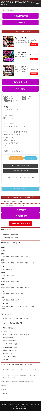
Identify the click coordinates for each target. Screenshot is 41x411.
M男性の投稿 (14, 238)
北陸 (2, 266)
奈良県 (22, 287)
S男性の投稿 (6, 238)
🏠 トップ (5, 10)
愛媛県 (12, 300)
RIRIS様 (3, 385)
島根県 (8, 294)
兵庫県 (17, 287)
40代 (14, 318)
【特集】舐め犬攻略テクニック (20, 223)
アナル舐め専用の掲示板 (9, 340)
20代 (6, 318)
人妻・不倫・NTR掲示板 (9, 356)
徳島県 (3, 300)
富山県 (3, 269)
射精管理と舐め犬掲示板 (9, 350)
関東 (2, 260)
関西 (2, 284)
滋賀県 (3, 287)
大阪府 (12, 287)
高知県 (17, 300)
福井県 (12, 269)
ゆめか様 (3, 389)
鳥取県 (3, 294)
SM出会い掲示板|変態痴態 (10, 347)
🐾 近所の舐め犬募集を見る (20, 170)
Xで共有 (31, 158)
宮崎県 (26, 306)
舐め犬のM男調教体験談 (9, 328)
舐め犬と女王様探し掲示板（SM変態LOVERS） (16, 334)
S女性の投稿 (6, 234)
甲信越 (3, 272)
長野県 (12, 275)
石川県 (8, 269)
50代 (17, 318)
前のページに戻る (21, 188)
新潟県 (3, 275)
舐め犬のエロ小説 (7, 353)
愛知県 (12, 281)
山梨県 (8, 275)
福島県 (26, 256)
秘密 (27, 318)
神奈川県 (31, 263)
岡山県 (12, 294)
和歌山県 (27, 287)
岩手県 (8, 256)
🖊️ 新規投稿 (20, 22)
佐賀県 (8, 306)
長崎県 (12, 306)
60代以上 (22, 318)
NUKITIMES (6, 360)
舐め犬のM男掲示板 (8, 337)
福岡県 (3, 306)
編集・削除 (16, 158)
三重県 (17, 281)
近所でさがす (34, 44)
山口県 (22, 294)
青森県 (3, 256)
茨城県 (3, 263)
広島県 (17, 294)
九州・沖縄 (4, 303)
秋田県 (17, 256)
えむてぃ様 (4, 393)
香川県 (8, 300)
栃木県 (8, 263)
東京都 (26, 263)
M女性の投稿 (14, 234)
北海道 (3, 247)
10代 (2, 318)
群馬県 (12, 263)
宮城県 (12, 256)
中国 (2, 291)
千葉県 (22, 263)
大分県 (22, 306)
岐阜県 (3, 281)
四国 (2, 297)
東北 (2, 254)
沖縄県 (3, 308)
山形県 (22, 256)
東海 (2, 278)
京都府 (8, 287)
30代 (10, 318)
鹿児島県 (31, 306)
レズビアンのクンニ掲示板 (10, 344)
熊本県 (17, 306)
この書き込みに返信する (21, 165)
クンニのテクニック (8, 331)
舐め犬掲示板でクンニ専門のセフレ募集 (11, 201)
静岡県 (8, 281)
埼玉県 (17, 263)
